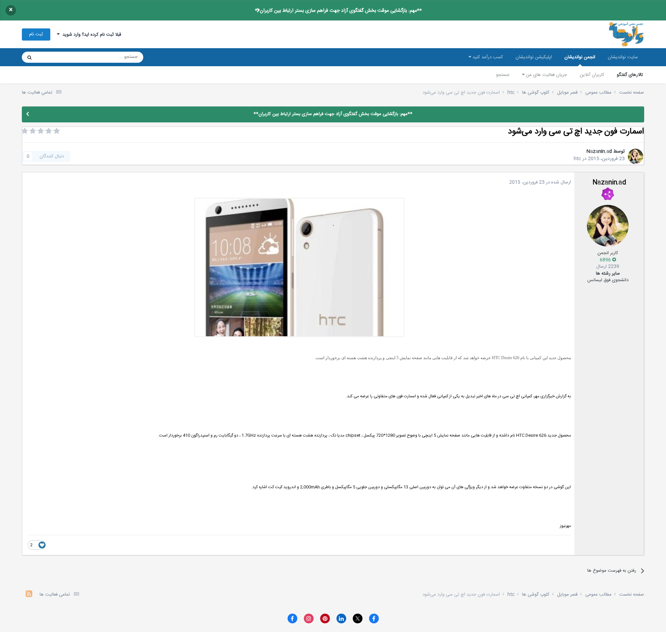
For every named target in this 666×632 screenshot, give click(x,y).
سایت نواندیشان (623, 57)
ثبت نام (36, 34)
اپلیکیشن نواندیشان (533, 57)
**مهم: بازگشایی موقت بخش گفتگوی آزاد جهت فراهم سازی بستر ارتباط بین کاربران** (338, 11)
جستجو (503, 75)
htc (577, 159)
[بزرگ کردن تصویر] (299, 267)
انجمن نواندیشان (579, 57)
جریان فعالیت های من (545, 75)
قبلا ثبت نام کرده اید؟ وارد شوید (90, 34)
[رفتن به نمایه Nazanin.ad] (635, 156)
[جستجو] (29, 57)
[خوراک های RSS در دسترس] (29, 595)
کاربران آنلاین (592, 75)
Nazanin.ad (599, 151)
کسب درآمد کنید (487, 57)
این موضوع (56, 57)
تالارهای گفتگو (630, 75)
